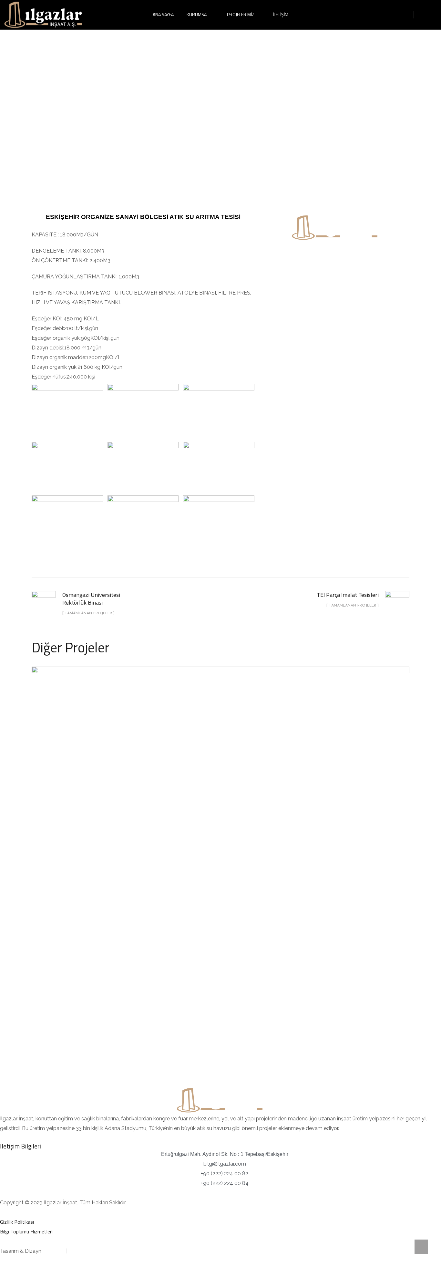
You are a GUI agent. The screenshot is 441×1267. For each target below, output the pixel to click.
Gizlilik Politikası (17, 1222)
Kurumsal (198, 14)
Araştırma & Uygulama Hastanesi (220, 772)
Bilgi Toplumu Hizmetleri (26, 1231)
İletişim (280, 14)
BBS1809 (54, 1251)
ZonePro (79, 1251)
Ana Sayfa (163, 14)
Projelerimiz (240, 14)
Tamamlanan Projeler (220, 787)
